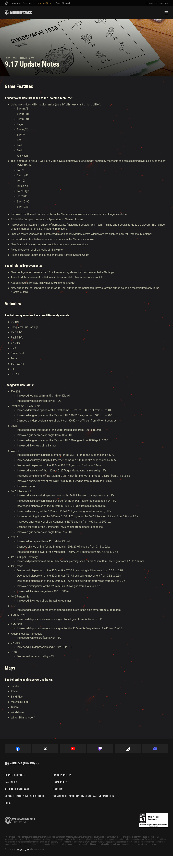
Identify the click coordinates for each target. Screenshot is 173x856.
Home (7, 58)
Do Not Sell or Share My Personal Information (83, 796)
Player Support (15, 775)
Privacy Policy (62, 775)
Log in (148, 3)
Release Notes (27, 58)
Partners (11, 782)
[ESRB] (153, 820)
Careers (58, 789)
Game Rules (60, 782)
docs (15, 58)
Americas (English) (22, 763)
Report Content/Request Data (25, 796)
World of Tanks (18, 12)
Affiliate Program (17, 789)
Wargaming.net (23, 849)
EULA (8, 803)
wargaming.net (20, 820)
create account (161, 3)
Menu (166, 12)
